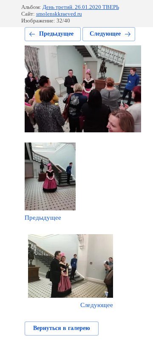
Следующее (105, 34)
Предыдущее (56, 34)
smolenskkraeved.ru (59, 14)
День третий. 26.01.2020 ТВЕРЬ (80, 7)
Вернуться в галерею (61, 328)
